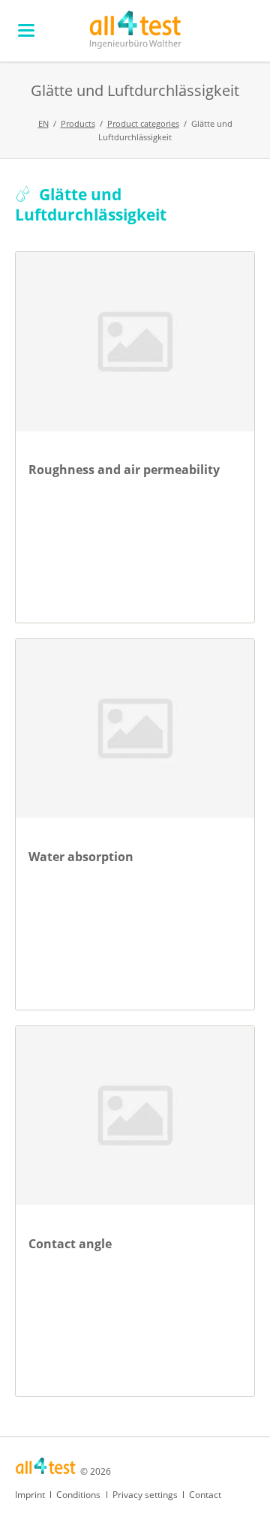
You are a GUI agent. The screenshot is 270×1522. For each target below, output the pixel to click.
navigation (26, 30)
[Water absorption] (135, 728)
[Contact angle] (135, 1115)
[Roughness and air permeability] (135, 341)
